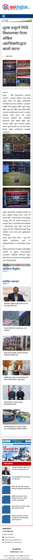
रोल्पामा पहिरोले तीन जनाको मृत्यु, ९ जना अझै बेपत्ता (15, 329)
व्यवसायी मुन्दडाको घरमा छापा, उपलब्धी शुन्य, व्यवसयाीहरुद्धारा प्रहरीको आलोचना (15, 428)
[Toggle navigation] (3, 16)
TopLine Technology (22, 558)
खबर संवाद (9, 56)
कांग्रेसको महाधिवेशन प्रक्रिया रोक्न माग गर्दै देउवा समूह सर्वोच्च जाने (16, 304)
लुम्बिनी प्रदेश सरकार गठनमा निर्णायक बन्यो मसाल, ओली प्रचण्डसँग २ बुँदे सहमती (16, 378)
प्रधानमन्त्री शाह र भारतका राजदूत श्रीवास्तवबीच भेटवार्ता (13, 403)
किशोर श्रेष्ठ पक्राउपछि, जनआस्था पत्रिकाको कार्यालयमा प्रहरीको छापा (16, 354)
